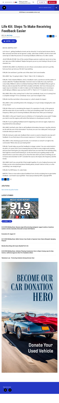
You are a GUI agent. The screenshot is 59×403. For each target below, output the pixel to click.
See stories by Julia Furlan (10, 190)
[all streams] (56, 8)
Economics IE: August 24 (8, 234)
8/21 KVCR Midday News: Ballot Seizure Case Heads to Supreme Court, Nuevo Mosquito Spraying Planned (29, 240)
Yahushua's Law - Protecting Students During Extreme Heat (18, 258)
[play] (4, 8)
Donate (52, 2)
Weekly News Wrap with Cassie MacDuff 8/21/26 (15, 246)
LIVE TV (42, 2)
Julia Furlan (9, 35)
